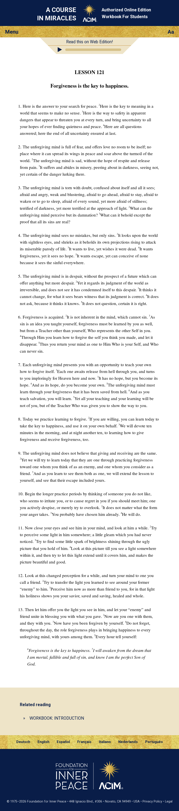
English (43, 742)
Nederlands (128, 742)
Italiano (105, 742)
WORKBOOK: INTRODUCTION (56, 718)
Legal (168, 801)
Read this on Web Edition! (89, 41)
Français (84, 742)
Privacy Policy (152, 801)
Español (63, 742)
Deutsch (23, 742)
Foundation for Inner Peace (46, 801)
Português (154, 742)
